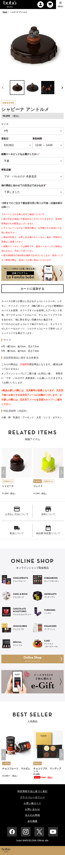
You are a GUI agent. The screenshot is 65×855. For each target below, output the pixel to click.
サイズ (4, 124)
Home (5, 12)
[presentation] (3, 472)
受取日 (5, 138)
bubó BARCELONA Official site (32, 840)
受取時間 (37, 138)
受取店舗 (6, 169)
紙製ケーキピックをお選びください (20, 154)
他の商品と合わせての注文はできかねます (23, 185)
